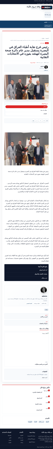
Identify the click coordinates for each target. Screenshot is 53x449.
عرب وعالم (44, 278)
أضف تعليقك (44, 377)
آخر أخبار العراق (43, 270)
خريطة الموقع (32, 442)
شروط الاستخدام (31, 439)
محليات (46, 309)
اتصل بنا (43, 3)
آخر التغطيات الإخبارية (37, 392)
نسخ (33, 120)
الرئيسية (50, 3)
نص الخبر (45, 106)
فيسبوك (9, 435)
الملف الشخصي (29, 303)
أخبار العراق (39, 398)
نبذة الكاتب (46, 70)
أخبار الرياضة (39, 410)
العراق (47, 421)
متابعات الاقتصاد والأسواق (41, 274)
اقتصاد (35, 421)
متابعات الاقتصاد (38, 404)
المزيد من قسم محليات (41, 364)
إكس (10, 437)
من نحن (47, 3)
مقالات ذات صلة (44, 110)
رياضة (22, 442)
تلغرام (10, 442)
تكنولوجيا (30, 421)
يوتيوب (9, 440)
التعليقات (45, 113)
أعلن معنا (39, 3)
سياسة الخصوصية (31, 436)
